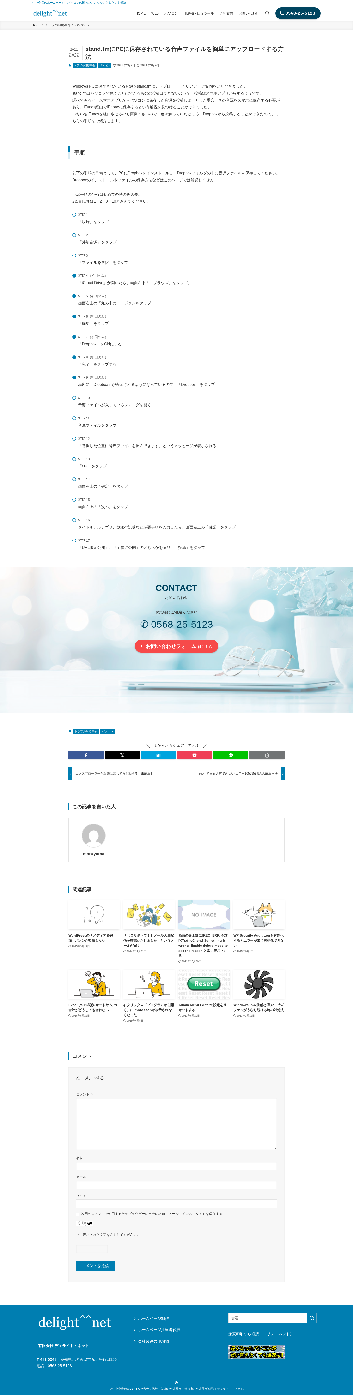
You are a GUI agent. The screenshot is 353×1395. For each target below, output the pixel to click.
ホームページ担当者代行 (159, 1330)
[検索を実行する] (312, 1318)
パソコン (104, 65)
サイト (81, 1196)
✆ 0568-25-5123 (176, 624)
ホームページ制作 (153, 1318)
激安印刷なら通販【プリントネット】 (261, 1334)
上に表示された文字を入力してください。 (108, 1235)
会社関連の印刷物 (153, 1341)
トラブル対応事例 (84, 65)
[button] (86, 755)
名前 (79, 1158)
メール (81, 1177)
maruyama (93, 853)
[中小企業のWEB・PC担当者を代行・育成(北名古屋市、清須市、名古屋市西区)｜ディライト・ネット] (50, 13)
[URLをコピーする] (267, 755)
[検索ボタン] (267, 13)
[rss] (176, 1382)
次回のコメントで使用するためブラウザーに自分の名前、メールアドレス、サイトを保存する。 (153, 1214)
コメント (85, 1094)
